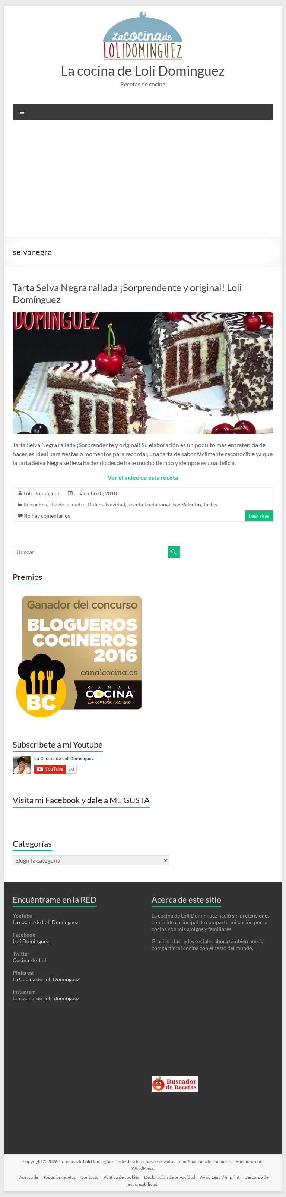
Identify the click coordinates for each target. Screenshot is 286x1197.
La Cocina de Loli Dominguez (46, 979)
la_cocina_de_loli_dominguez (46, 998)
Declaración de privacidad (169, 1177)
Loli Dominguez (41, 493)
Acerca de (28, 1177)
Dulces (96, 504)
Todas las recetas (59, 1177)
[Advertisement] (143, 181)
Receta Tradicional (148, 504)
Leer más (259, 515)
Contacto (89, 1177)
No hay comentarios (46, 515)
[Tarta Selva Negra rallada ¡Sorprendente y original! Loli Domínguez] (143, 315)
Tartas (210, 504)
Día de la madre (67, 504)
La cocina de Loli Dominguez (143, 70)
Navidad (115, 504)
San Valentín (186, 504)
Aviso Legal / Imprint (219, 1177)
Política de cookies (121, 1177)
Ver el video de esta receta (143, 477)
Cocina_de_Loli (30, 960)
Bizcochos (35, 504)
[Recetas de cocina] (175, 1079)
